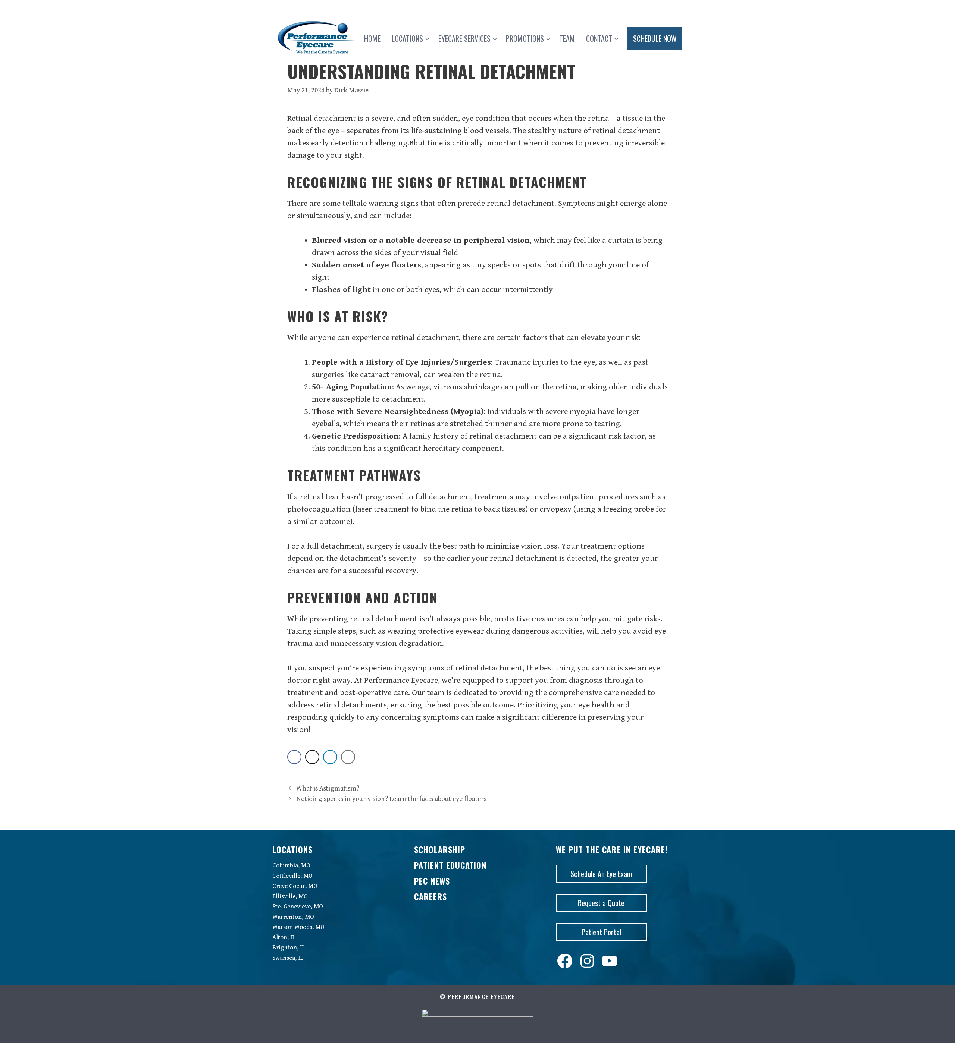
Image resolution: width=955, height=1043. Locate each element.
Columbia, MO (291, 865)
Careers (430, 896)
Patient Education (450, 865)
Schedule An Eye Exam (601, 873)
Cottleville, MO (292, 876)
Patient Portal (601, 931)
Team (567, 38)
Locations (407, 38)
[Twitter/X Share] (312, 757)
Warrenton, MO (293, 917)
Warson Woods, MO (298, 927)
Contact (599, 38)
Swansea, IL (287, 958)
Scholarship (439, 849)
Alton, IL (283, 937)
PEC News (432, 881)
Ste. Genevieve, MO (297, 906)
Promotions (525, 38)
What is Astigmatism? (327, 788)
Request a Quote (601, 902)
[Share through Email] (348, 757)
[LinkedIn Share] (330, 757)
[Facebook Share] (294, 757)
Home (372, 38)
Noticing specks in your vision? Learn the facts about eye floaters (391, 799)
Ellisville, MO (290, 896)
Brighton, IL (288, 947)
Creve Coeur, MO (294, 886)
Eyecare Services (464, 38)
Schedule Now (655, 38)
